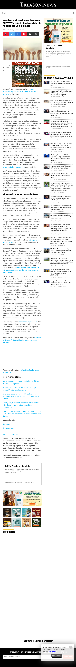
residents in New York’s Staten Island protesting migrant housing (22, 340)
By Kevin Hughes (62, 179)
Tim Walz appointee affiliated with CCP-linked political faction (61, 167)
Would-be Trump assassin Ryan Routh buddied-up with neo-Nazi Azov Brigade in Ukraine (60, 250)
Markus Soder (22, 443)
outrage (29, 448)
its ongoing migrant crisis (28, 322)
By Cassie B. (61, 117)
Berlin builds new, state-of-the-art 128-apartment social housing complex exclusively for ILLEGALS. (21, 270)
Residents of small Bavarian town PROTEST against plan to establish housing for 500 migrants (61, 93)
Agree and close (56, 655)
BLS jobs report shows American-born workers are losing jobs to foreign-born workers (61, 207)
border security (8, 441)
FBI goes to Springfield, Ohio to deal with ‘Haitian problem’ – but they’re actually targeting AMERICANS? (60, 272)
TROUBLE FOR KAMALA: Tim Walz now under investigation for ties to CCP (61, 83)
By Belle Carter (61, 221)
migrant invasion (22, 446)
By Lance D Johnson (62, 266)
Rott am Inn (30, 450)
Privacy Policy (53, 651)
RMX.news (6, 424)
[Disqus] (22, 559)
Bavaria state (19, 438)
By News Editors (62, 106)
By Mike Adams (61, 140)
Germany (12, 443)
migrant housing (9, 446)
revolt (23, 450)
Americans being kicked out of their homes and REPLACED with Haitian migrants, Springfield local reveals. (21, 396)
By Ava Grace (61, 211)
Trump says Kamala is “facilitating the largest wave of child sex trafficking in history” (61, 198)
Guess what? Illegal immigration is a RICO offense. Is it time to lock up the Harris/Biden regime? (61, 102)
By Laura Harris (61, 170)
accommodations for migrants (14, 167)
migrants (32, 446)
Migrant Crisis (33, 443)
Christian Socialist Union (24, 441)
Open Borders (21, 448)
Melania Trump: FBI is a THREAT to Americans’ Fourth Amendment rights (61, 175)
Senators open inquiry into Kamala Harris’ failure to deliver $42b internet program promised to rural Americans (61, 112)
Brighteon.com (8, 428)
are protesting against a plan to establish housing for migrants (21, 91)
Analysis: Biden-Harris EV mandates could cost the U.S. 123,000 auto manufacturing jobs (61, 282)
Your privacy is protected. (11, 482)
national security (9, 448)
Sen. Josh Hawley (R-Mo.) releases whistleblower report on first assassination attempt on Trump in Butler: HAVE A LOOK (61, 146)
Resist (17, 450)
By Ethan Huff (61, 87)
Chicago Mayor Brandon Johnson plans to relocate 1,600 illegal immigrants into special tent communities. (21, 405)
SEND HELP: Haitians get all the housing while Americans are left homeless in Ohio (60, 217)
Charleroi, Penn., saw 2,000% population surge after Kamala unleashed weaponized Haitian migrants (60, 157)
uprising (38, 450)
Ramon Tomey (19, 30)
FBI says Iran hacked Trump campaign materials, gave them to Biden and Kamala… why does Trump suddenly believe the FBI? (61, 124)
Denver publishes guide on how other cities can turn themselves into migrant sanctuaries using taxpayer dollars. (22, 413)
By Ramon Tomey (62, 97)
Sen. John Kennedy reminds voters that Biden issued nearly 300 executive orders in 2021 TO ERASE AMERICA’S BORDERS (61, 240)
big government (31, 438)
